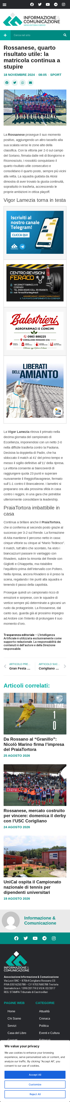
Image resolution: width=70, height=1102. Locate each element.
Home (11, 1011)
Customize (35, 1084)
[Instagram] (63, 4)
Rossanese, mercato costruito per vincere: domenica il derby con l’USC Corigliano (35, 815)
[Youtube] (47, 4)
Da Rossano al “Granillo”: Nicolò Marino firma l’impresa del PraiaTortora (34, 744)
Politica (44, 1025)
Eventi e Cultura (49, 1032)
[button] (4, 4)
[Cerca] (65, 35)
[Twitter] (39, 4)
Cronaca (44, 1018)
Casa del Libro (17, 1032)
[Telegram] (55, 4)
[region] (35, 1071)
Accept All (35, 1074)
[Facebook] (32, 4)
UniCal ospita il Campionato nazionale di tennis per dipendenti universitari (32, 887)
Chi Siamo (14, 1018)
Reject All (35, 1094)
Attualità (44, 1011)
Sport (55, 75)
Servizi (12, 1025)
